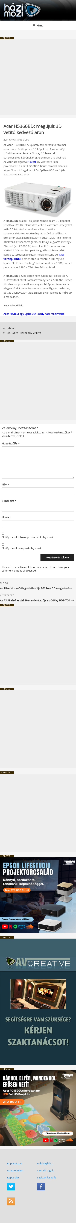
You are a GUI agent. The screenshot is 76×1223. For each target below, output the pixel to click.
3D (9, 333)
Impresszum (14, 1163)
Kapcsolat (13, 1177)
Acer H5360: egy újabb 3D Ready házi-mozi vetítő (34, 313)
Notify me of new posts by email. (22, 548)
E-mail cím (9, 500)
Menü (40, 25)
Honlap (6, 517)
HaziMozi (11, 2)
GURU (26, 139)
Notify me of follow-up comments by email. (28, 537)
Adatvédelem (15, 1170)
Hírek (11, 328)
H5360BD (26, 333)
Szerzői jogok (45, 1170)
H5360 (31, 161)
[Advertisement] (38, 77)
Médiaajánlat (44, 1163)
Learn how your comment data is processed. (35, 568)
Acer (16, 333)
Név (5, 484)
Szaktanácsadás (46, 1177)
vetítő (37, 333)
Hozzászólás (11, 443)
